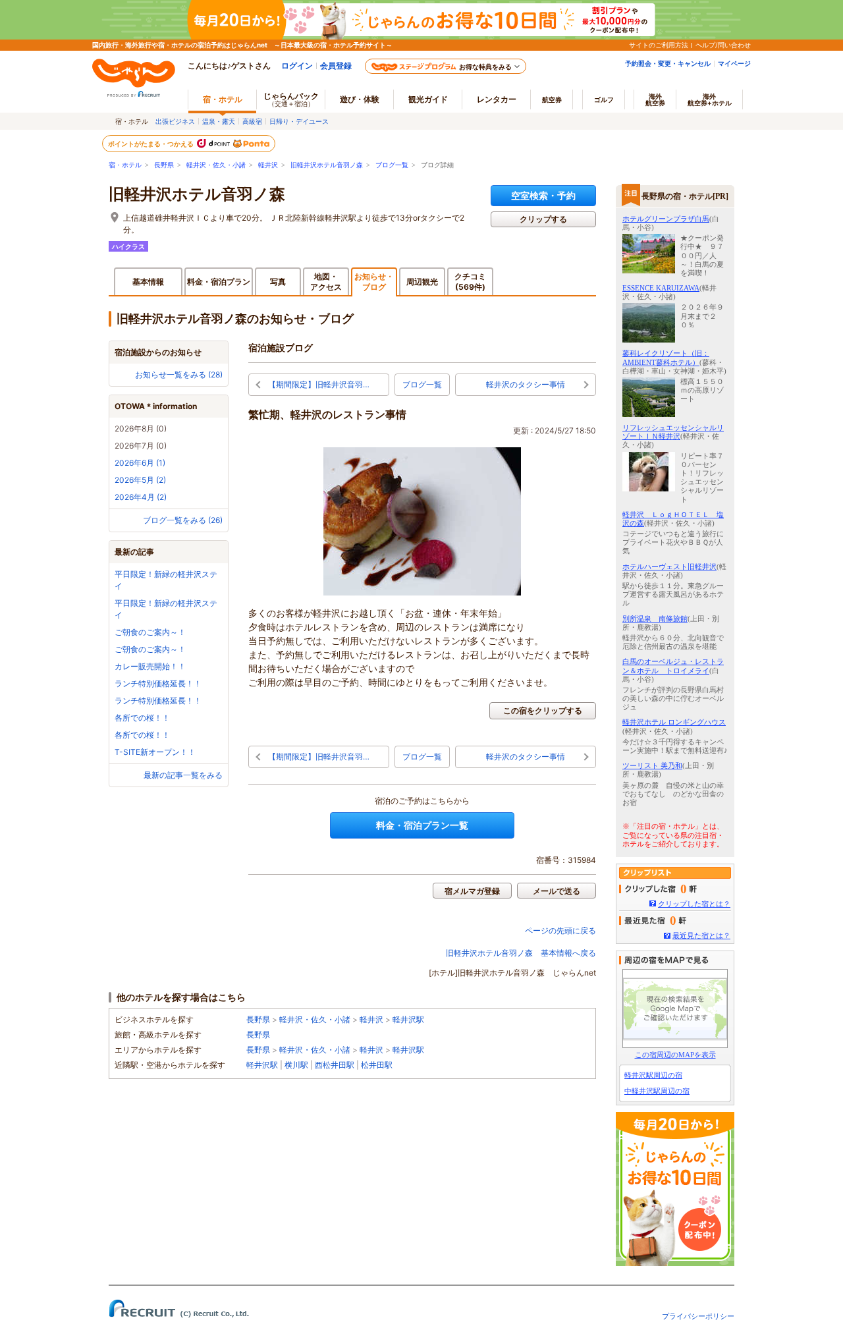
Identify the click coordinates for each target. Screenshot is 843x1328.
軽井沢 (268, 165)
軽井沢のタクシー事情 (525, 384)
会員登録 (336, 65)
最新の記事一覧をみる (183, 775)
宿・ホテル (125, 165)
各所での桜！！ (142, 718)
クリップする (543, 219)
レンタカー (496, 99)
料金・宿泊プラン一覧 (422, 825)
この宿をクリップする (542, 710)
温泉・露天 (218, 121)
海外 (655, 99)
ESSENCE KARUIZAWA (660, 288)
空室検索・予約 (543, 195)
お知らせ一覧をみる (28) (179, 374)
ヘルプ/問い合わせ (723, 45)
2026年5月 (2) (140, 480)
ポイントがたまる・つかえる (151, 144)
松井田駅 (377, 1065)
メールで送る (556, 891)
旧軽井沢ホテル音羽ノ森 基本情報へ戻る (521, 953)
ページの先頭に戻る (560, 930)
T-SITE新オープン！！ (155, 752)
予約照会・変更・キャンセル (668, 63)
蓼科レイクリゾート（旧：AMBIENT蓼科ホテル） (665, 357)
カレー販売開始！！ (150, 666)
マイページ (734, 63)
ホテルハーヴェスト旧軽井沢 (669, 566)
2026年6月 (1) (140, 463)
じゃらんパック (291, 99)
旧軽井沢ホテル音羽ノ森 (326, 165)
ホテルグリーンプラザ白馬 (665, 219)
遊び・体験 (359, 99)
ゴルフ (604, 99)
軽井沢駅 (408, 1019)
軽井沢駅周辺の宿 (653, 1075)
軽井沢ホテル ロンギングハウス (674, 722)
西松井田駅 (334, 1065)
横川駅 (296, 1065)
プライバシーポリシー (698, 1316)
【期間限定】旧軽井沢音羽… (318, 384)
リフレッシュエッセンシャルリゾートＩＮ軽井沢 (673, 432)
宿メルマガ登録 (472, 891)
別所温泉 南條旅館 (655, 618)
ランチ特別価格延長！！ (158, 683)
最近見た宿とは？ (701, 935)
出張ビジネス (175, 121)
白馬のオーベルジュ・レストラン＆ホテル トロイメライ (673, 665)
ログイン (297, 65)
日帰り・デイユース (299, 121)
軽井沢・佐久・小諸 (216, 165)
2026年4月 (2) (141, 497)
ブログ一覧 (391, 165)
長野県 (164, 165)
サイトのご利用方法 (658, 45)
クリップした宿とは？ (694, 904)
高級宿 (252, 121)
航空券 (552, 99)
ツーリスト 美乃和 (652, 765)
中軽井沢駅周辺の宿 (657, 1091)
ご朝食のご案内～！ (150, 632)
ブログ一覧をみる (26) (183, 520)
